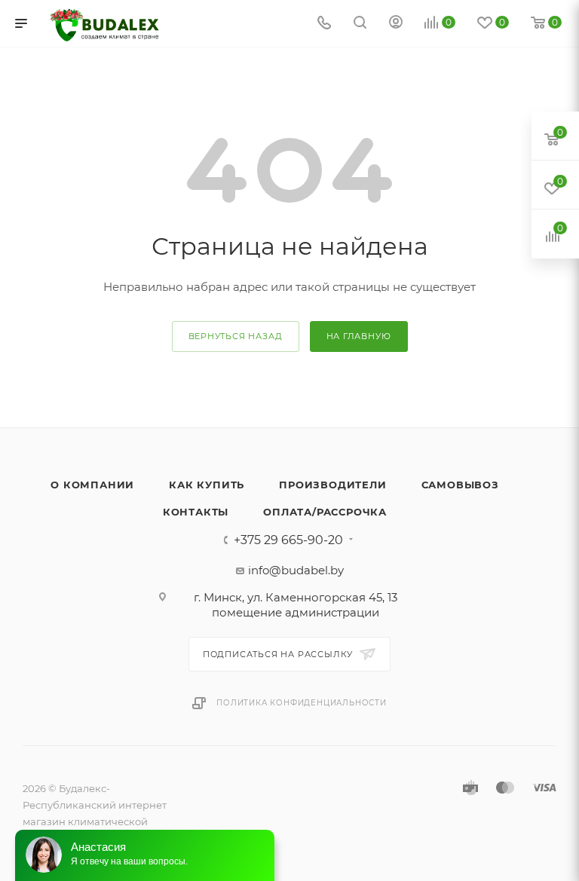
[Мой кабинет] (396, 24)
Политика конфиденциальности (301, 703)
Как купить (206, 485)
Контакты (195, 512)
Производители (332, 485)
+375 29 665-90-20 (288, 540)
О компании (92, 485)
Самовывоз (460, 485)
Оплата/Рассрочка (325, 512)
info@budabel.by (296, 570)
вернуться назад (235, 336)
